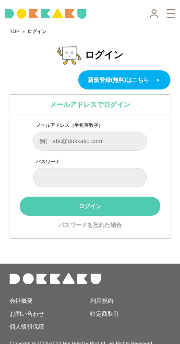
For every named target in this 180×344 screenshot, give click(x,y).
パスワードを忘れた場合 (90, 225)
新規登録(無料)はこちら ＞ (124, 80)
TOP (15, 31)
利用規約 (101, 300)
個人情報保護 (27, 326)
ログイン (37, 31)
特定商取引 (104, 314)
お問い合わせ (27, 314)
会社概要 (21, 300)
